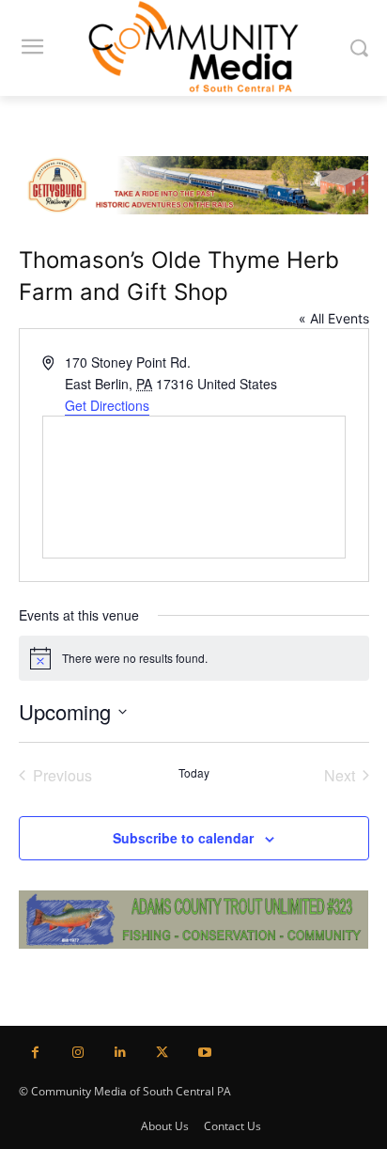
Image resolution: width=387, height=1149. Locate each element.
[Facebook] (35, 1052)
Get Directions (107, 405)
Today (193, 772)
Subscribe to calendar (183, 837)
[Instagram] (77, 1052)
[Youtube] (204, 1052)
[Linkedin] (119, 1052)
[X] (162, 1052)
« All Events (334, 318)
